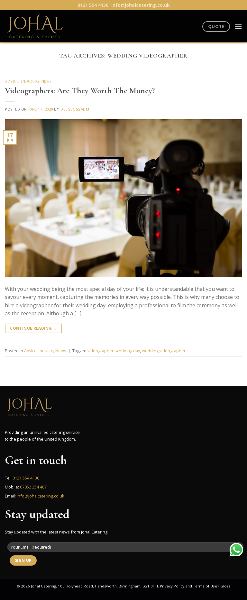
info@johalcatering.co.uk (140, 5)
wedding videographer (164, 351)
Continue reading (33, 328)
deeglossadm (74, 109)
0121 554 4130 (93, 5)
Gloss (225, 586)
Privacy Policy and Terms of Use (188, 586)
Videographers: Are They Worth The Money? (80, 90)
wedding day (127, 351)
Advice (12, 81)
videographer (100, 351)
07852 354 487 (33, 487)
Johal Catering (43, 586)
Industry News (36, 81)
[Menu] (238, 26)
